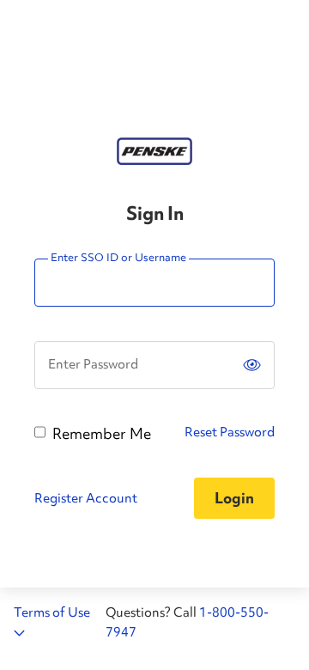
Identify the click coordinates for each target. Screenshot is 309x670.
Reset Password (230, 432)
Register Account (85, 498)
